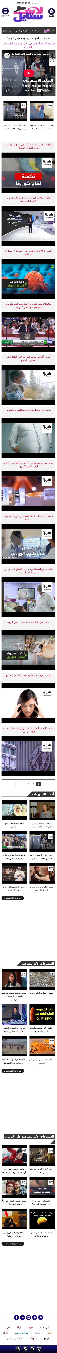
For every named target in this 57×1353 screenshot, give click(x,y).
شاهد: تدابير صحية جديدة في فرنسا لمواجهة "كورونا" (41, 127)
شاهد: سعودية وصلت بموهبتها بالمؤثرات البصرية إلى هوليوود (14, 996)
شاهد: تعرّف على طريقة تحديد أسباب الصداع (28, 675)
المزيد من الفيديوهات (12, 898)
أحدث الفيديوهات (43, 794)
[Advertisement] (28, 931)
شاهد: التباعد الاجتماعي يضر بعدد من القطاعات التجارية (14, 127)
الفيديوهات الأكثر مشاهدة (38, 963)
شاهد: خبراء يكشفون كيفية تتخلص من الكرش (28, 410)
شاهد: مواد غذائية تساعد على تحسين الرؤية (28, 622)
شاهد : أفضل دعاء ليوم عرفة (41, 993)
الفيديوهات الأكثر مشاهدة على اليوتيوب (29, 1136)
